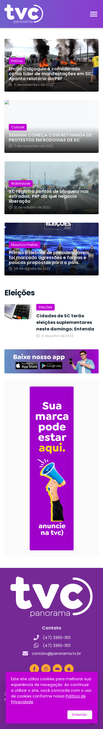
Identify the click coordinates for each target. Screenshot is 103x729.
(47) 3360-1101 (56, 637)
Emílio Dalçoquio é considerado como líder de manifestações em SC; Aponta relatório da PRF (51, 73)
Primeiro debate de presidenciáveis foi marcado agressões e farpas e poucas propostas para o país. (49, 257)
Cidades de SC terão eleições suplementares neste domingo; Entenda (65, 322)
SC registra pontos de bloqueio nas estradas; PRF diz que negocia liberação (49, 196)
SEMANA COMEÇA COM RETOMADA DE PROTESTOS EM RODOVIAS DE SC (50, 138)
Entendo (79, 714)
